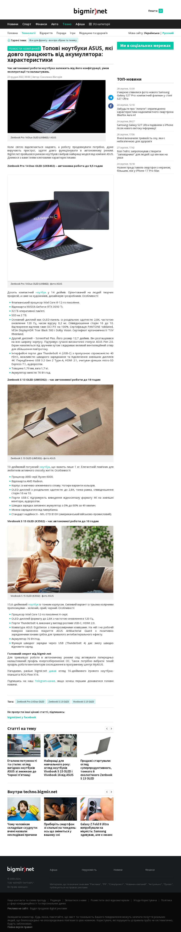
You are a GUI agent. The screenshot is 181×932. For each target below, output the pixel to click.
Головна (12, 33)
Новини (12, 24)
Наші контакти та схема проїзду (26, 900)
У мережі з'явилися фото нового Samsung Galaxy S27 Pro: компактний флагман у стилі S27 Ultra (144, 95)
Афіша (80, 24)
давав (52, 671)
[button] (107, 729)
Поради (61, 33)
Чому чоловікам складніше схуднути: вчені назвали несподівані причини (22, 829)
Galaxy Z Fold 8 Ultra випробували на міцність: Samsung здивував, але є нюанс (96, 829)
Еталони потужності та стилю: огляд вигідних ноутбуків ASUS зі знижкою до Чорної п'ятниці (22, 768)
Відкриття (46, 33)
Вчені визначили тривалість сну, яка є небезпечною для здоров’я (141, 139)
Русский (168, 33)
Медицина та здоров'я (93, 33)
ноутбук (41, 292)
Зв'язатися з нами (75, 900)
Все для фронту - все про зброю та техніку (53, 40)
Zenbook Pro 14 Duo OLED (30, 701)
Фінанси (41, 24)
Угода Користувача (145, 900)
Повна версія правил (19, 927)
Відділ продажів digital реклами (48, 908)
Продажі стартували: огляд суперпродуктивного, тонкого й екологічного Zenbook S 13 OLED (96, 769)
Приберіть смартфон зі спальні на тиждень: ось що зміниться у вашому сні (60, 829)
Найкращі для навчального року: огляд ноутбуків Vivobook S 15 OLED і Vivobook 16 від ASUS (59, 768)
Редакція (55, 900)
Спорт (26, 24)
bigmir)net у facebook (21, 717)
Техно (67, 24)
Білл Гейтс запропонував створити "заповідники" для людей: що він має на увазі (142, 154)
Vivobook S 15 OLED (83, 701)
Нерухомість (89, 869)
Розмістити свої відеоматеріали (110, 900)
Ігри (72, 33)
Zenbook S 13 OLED (58, 701)
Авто (54, 24)
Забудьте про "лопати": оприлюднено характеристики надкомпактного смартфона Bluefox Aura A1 (145, 112)
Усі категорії (101, 24)
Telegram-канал (45, 681)
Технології (29, 33)
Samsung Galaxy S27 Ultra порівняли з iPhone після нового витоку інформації (145, 126)
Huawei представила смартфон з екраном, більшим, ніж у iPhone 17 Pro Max (144, 169)
